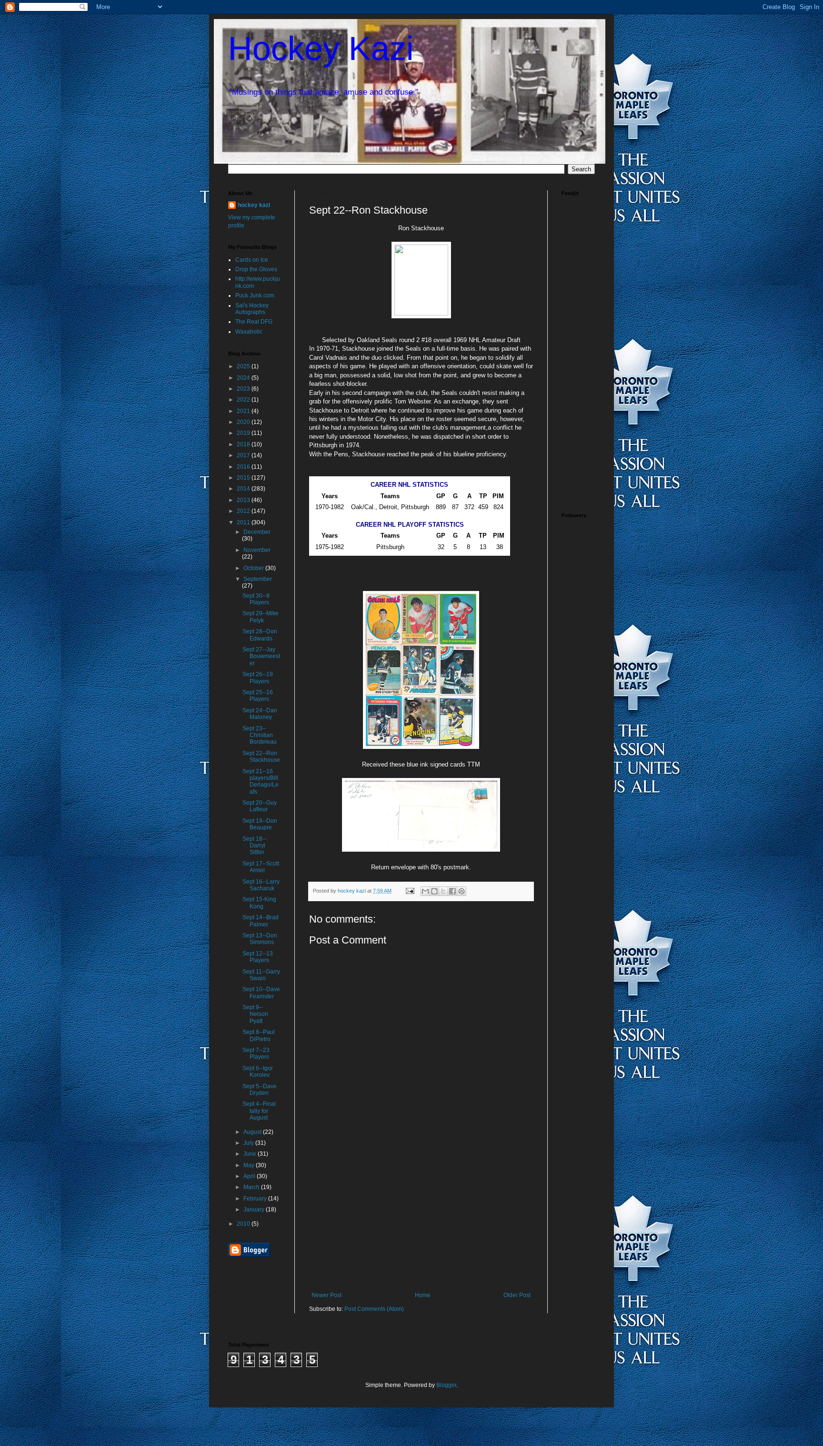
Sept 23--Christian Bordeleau (259, 735)
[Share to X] (443, 891)
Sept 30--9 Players (256, 599)
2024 (244, 377)
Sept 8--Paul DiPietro (258, 1035)
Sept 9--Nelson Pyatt (255, 1014)
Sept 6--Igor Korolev (257, 1071)
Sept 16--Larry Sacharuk (261, 885)
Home (423, 1295)
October (254, 568)
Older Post (517, 1295)
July (249, 1143)
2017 (244, 455)
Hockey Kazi (321, 48)
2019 (244, 433)
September (257, 579)
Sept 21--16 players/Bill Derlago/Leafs (260, 781)
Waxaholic (248, 331)
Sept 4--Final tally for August (259, 1111)
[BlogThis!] (434, 891)
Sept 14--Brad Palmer (260, 920)
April (250, 1176)
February (255, 1198)
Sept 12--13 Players (257, 957)
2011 (244, 522)
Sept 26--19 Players (257, 677)
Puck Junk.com (254, 295)
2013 (244, 500)
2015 (244, 477)
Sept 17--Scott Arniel (260, 867)
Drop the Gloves (256, 269)
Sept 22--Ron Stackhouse (261, 756)
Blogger (446, 1385)
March (252, 1187)
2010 (244, 1223)
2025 (244, 366)
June (250, 1154)
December (257, 532)
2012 (244, 511)
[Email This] (425, 891)
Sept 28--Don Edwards (259, 634)
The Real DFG (253, 321)
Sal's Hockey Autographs (252, 308)
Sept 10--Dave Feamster (261, 992)
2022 (244, 399)
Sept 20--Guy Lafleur (259, 806)
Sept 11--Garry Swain (261, 975)
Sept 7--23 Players (256, 1053)
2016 (244, 466)
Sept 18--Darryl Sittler (254, 846)
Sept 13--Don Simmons (259, 938)
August (253, 1132)
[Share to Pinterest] (461, 891)
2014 (244, 488)
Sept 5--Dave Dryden (259, 1089)
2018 (244, 444)
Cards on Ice (251, 259)
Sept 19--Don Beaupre (259, 824)
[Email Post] (409, 891)
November (257, 550)
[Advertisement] (421, 1220)
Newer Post (326, 1295)
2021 (244, 411)
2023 (244, 388)
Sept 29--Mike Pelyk (260, 616)
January (254, 1209)
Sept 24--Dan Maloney (259, 713)
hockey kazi (254, 205)
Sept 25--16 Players (257, 695)
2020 (244, 422)
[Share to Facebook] (452, 891)
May (249, 1165)
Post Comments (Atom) (374, 1309)
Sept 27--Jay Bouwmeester (261, 656)
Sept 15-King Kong (259, 902)
